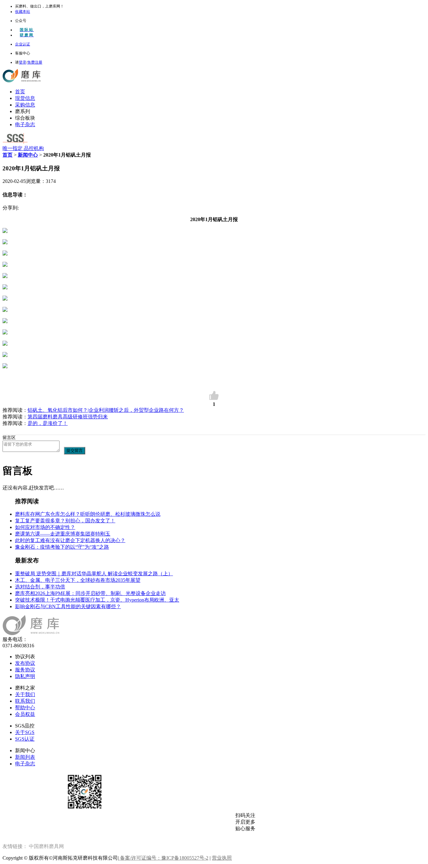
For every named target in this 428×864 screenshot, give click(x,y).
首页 (20, 91)
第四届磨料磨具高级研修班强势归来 (68, 416)
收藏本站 (22, 11)
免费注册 (34, 62)
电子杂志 (25, 124)
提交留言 (74, 450)
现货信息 (25, 98)
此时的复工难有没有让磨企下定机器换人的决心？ (70, 540)
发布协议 (25, 663)
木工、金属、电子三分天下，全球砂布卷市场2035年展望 (77, 580)
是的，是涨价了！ (48, 423)
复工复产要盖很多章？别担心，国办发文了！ (65, 520)
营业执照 (222, 858)
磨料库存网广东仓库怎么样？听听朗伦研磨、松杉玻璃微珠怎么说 (87, 514)
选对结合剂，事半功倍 (40, 586)
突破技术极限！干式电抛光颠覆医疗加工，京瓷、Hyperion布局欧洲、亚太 (97, 600)
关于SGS (24, 732)
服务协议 (25, 669)
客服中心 (22, 53)
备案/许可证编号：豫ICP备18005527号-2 (163, 858)
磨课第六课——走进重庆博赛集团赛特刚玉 (62, 533)
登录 (22, 62)
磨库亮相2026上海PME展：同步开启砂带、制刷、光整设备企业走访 (90, 593)
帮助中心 (25, 707)
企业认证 (22, 44)
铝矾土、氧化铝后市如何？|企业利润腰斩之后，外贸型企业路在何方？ (106, 410)
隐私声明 (25, 676)
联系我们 (25, 701)
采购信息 (25, 104)
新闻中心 (28, 155)
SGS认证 (24, 739)
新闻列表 (25, 757)
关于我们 (25, 694)
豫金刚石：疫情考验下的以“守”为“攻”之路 (62, 547)
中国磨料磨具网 (46, 846)
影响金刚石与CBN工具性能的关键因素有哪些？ (68, 606)
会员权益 (25, 714)
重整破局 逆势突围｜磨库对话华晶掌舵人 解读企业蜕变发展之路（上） (94, 573)
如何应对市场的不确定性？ (45, 527)
